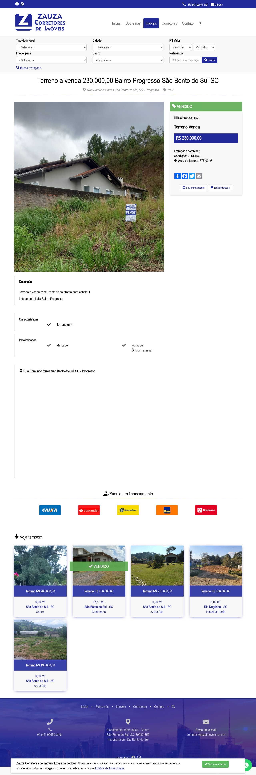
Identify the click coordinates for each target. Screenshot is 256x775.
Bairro (96, 53)
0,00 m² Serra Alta (157, 607)
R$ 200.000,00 (40, 591)
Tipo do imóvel (25, 40)
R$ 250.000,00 (98, 591)
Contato (188, 23)
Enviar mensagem (194, 187)
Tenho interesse (221, 187)
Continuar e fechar (216, 764)
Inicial (116, 23)
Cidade (97, 40)
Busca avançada (30, 68)
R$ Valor (174, 40)
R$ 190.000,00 (40, 665)
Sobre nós (133, 23)
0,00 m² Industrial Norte (215, 607)
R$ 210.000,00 (157, 591)
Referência (176, 53)
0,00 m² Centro (40, 607)
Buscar (211, 60)
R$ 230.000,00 (215, 591)
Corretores (169, 23)
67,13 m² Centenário (99, 607)
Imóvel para (23, 53)
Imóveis (151, 23)
